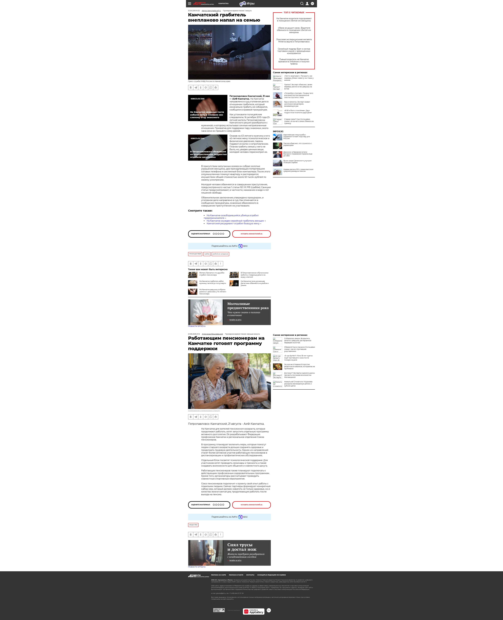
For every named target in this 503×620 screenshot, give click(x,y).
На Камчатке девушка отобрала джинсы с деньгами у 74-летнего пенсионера (212, 292)
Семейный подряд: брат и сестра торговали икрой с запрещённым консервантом (294, 51)
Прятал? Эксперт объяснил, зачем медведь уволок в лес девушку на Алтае (298, 87)
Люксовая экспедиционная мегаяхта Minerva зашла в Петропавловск (294, 40)
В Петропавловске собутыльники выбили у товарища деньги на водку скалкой (254, 275)
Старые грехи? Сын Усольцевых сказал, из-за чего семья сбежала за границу (299, 121)
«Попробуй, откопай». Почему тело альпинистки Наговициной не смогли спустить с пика (298, 95)
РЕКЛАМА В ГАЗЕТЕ (236, 575)
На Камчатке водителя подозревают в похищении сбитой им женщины (294, 19)
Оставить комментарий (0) (251, 234)
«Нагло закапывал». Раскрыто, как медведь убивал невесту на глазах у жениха (299, 78)
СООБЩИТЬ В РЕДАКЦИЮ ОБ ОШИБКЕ (271, 575)
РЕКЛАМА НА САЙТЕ (218, 575)
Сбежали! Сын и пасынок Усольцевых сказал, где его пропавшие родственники (299, 349)
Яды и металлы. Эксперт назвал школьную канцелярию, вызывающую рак (297, 104)
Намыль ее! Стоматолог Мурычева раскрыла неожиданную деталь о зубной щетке (298, 384)
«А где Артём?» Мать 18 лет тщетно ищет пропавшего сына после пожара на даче (298, 358)
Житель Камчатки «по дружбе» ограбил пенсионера (212, 274)
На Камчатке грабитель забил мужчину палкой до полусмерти (212, 282)
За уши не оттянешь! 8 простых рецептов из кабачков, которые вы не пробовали (299, 366)
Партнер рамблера (234, 610)
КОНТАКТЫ (250, 575)
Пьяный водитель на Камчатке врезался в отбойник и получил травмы (293, 61)
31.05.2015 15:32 (194, 11)
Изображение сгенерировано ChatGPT (204, 411)
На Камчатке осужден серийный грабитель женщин (235, 221)
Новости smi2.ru (197, 326)
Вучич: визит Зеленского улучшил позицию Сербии (297, 161)
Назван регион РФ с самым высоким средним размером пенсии (298, 170)
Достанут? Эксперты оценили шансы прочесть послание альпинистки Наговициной (299, 375)
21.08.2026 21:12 (194, 334)
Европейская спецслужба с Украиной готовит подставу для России (296, 136)
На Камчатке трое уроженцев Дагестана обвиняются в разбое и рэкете (255, 283)
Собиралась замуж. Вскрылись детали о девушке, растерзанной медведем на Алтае (297, 340)
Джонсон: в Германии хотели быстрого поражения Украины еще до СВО (297, 154)
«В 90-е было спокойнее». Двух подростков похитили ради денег (298, 112)
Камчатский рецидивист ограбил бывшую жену (233, 223)
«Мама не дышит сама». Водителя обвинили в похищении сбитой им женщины (294, 30)
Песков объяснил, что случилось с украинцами (297, 144)
